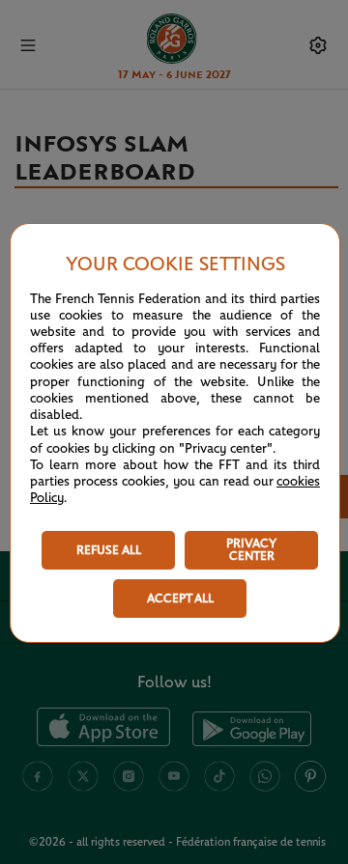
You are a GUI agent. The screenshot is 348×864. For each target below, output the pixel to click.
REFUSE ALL (108, 550)
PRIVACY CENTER (251, 550)
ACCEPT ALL (180, 599)
